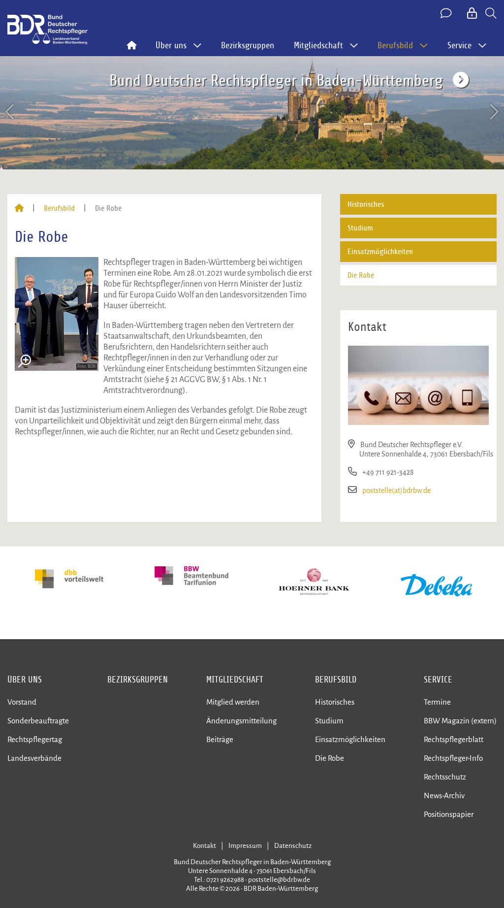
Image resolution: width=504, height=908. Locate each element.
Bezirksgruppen (247, 45)
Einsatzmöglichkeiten (380, 251)
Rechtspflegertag (34, 739)
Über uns (24, 679)
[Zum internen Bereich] (472, 13)
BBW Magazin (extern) (460, 720)
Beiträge (219, 739)
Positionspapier (448, 814)
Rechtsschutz (445, 777)
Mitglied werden (232, 702)
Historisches (365, 204)
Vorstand (21, 702)
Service (438, 679)
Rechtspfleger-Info (453, 758)
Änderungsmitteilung (241, 720)
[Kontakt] (447, 13)
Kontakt (204, 845)
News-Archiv (444, 795)
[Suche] (491, 13)
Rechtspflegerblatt (453, 739)
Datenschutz (293, 845)
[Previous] (11, 112)
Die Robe (360, 275)
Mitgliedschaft (234, 679)
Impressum (245, 845)
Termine (437, 702)
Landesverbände (34, 758)
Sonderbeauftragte (38, 720)
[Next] (493, 112)
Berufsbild (59, 208)
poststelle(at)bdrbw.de (396, 490)
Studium (360, 228)
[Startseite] (19, 208)
